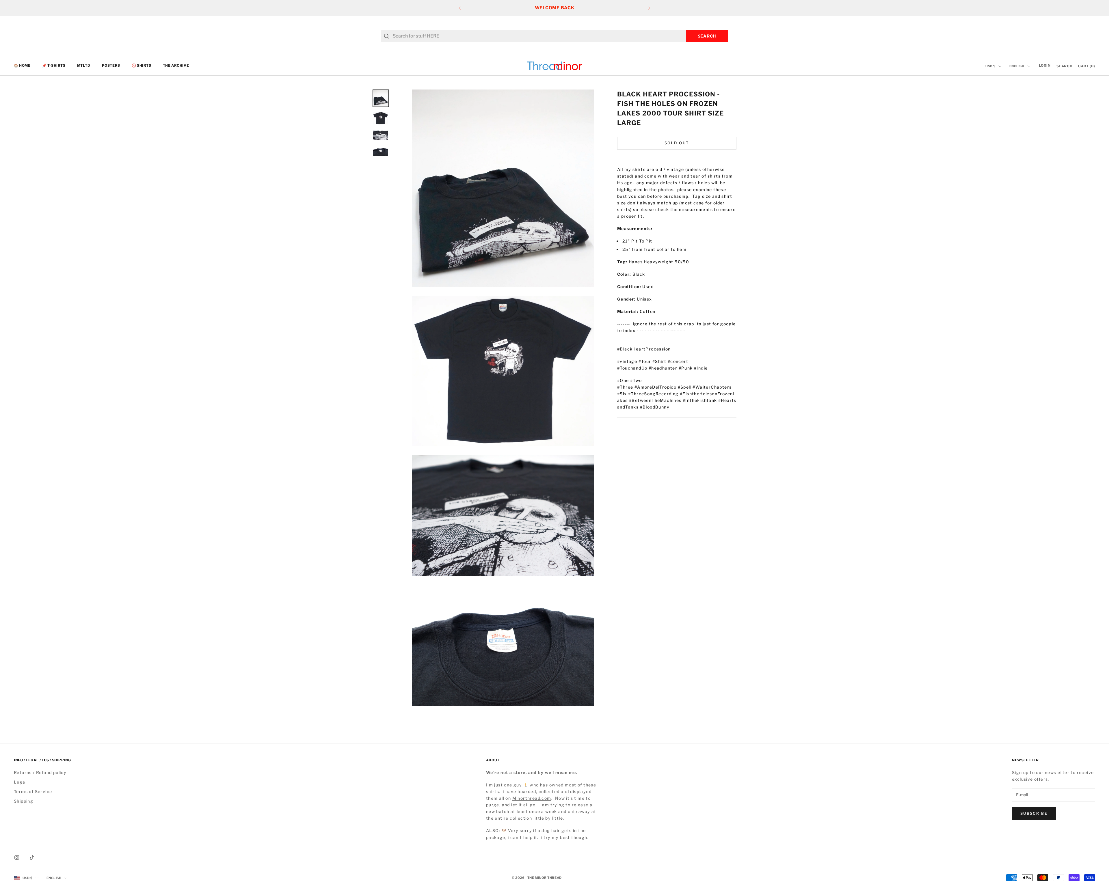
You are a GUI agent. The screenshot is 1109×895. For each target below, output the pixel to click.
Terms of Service (33, 791)
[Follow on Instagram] (17, 857)
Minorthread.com (531, 798)
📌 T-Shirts (54, 66)
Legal (20, 782)
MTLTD (83, 66)
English (1016, 66)
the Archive (176, 66)
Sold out (677, 143)
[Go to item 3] (381, 135)
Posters (111, 66)
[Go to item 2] (381, 118)
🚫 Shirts (141, 66)
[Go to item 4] (381, 151)
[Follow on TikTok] (32, 857)
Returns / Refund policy (40, 772)
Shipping (23, 801)
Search (707, 35)
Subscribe (1033, 813)
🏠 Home (22, 66)
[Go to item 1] (381, 98)
